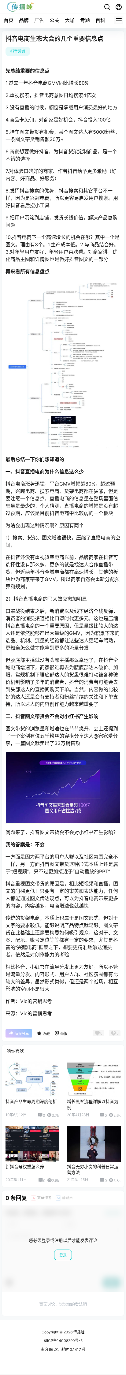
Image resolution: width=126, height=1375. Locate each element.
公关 (54, 20)
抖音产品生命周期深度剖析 (31, 1101)
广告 (39, 20)
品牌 (24, 20)
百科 (100, 20)
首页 (8, 20)
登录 (63, 1255)
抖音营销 (17, 51)
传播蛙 (78, 1332)
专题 (85, 20)
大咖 (70, 20)
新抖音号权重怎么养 (25, 1166)
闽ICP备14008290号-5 (63, 1340)
